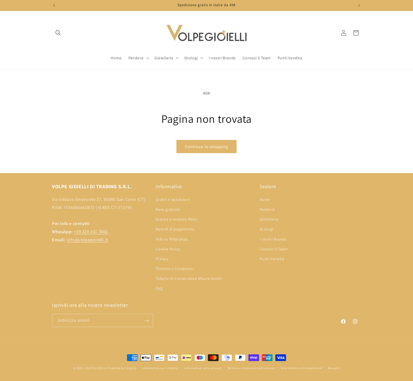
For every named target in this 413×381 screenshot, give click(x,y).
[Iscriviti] (146, 320)
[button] (58, 33)
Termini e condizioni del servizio (251, 368)
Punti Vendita (272, 258)
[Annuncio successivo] (359, 5)
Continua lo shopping (206, 146)
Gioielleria (269, 219)
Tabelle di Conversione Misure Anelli (189, 278)
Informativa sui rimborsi (160, 368)
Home (265, 199)
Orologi (266, 229)
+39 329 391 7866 (91, 232)
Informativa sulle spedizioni (302, 368)
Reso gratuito (168, 209)
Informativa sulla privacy (203, 368)
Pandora (267, 209)
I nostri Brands (273, 238)
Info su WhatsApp (172, 238)
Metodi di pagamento (175, 229)
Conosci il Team (274, 248)
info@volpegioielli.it (87, 239)
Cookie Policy (168, 248)
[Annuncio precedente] (54, 5)
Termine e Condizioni (175, 268)
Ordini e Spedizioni (173, 199)
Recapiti (334, 368)
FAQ (159, 288)
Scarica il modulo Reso (176, 219)
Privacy (162, 258)
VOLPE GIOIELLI (95, 368)
